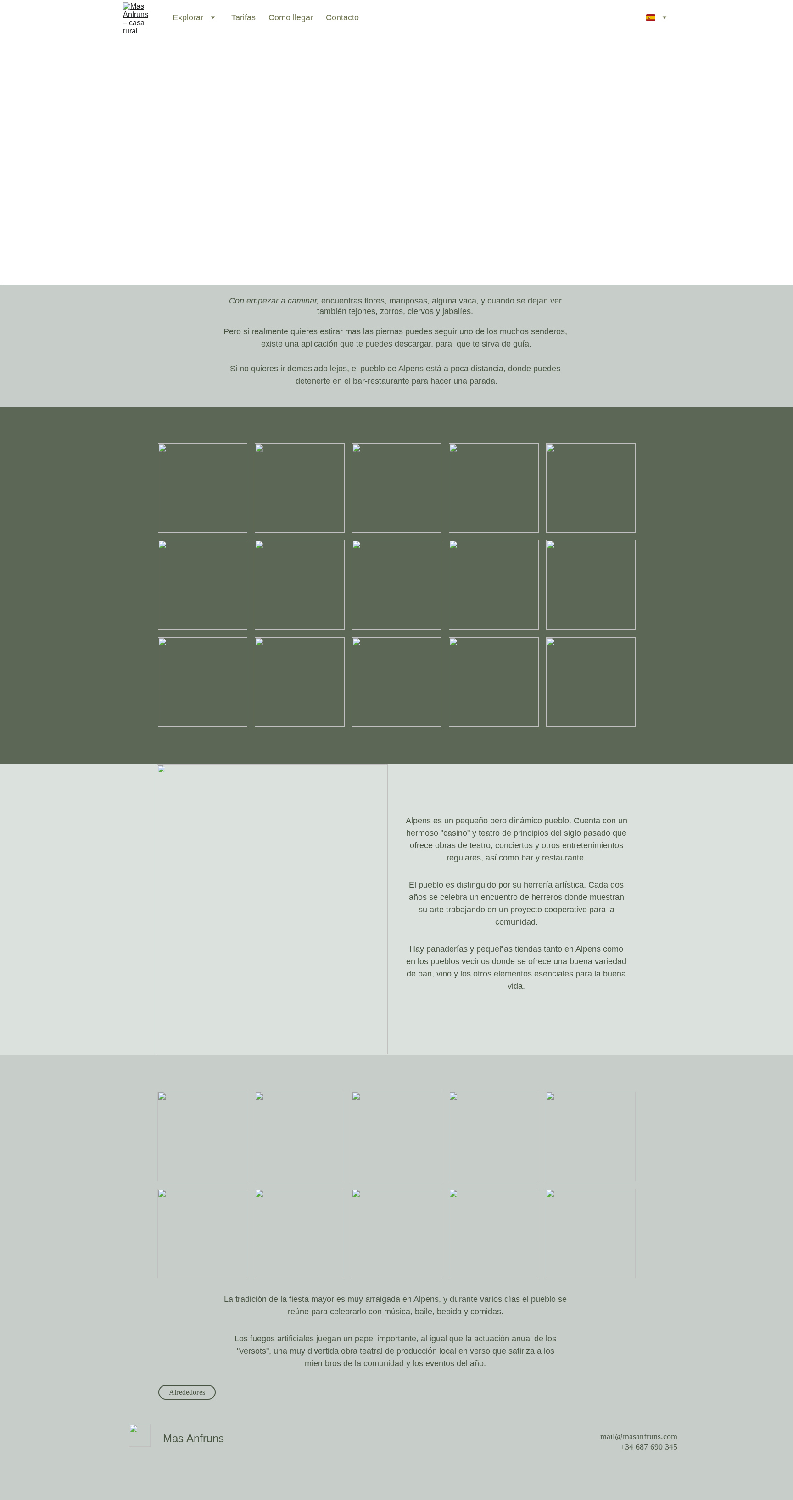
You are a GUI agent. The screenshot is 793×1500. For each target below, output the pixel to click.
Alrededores (187, 1392)
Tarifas (243, 17)
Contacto (342, 17)
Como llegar (290, 17)
